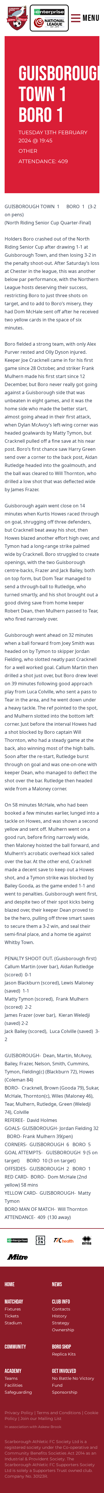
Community (15, 1346)
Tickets (12, 1316)
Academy (13, 1371)
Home (9, 1284)
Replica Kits (64, 1354)
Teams (11, 1378)
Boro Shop (61, 1346)
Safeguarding (18, 1392)
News (57, 1284)
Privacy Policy (21, 1412)
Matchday (14, 1301)
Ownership (63, 1329)
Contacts (61, 1309)
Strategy (60, 1323)
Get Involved (64, 1371)
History (59, 1316)
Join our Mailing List (41, 1418)
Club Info (61, 1301)
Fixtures (13, 1309)
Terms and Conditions (60, 1412)
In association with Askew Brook (33, 1427)
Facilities (14, 1385)
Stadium (13, 1323)
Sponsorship (64, 1392)
